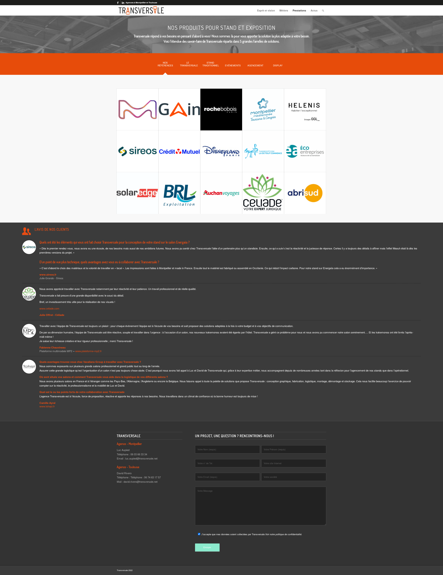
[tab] (165, 65)
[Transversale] (141, 10)
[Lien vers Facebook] (117, 2)
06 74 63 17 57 (152, 477)
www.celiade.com (49, 308)
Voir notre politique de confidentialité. (283, 534)
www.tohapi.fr (47, 406)
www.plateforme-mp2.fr (88, 351)
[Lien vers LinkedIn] (123, 2)
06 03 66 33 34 (138, 454)
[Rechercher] (323, 10)
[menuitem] (266, 10)
